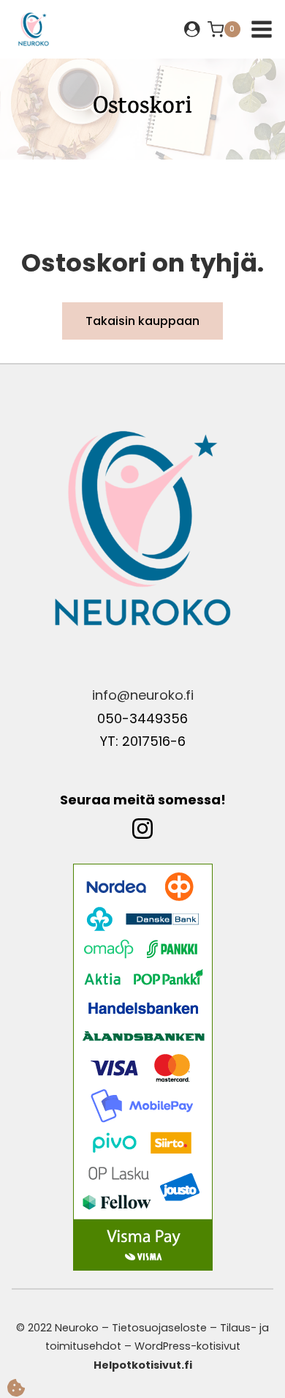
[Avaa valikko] (261, 29)
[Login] (192, 29)
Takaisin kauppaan (143, 321)
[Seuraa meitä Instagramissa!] (142, 837)
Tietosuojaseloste (159, 1327)
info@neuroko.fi (143, 695)
